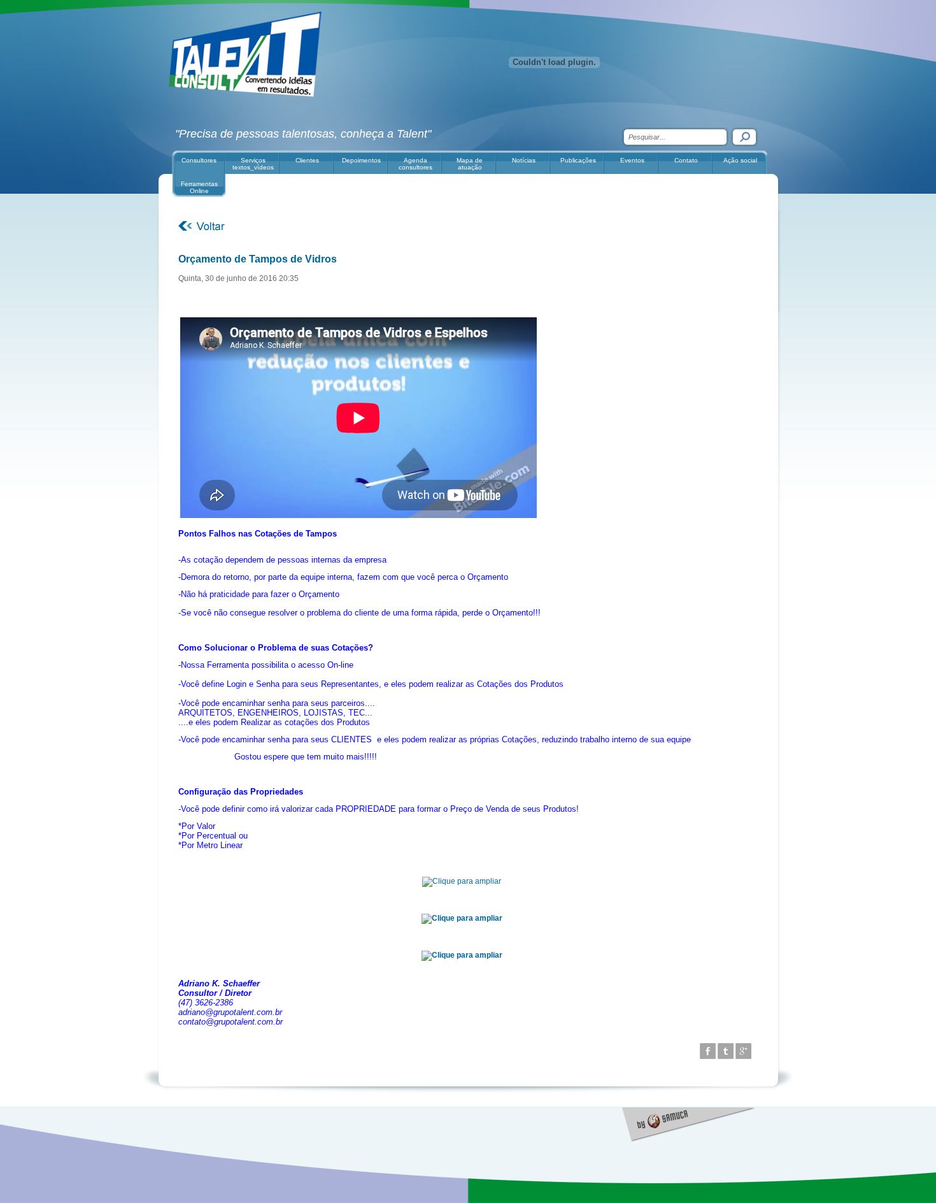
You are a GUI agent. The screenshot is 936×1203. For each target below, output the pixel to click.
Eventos (632, 160)
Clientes (307, 160)
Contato (686, 160)
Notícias (523, 160)
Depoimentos (361, 160)
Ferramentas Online (199, 187)
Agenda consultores (415, 164)
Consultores (198, 160)
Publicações (578, 160)
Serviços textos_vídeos (253, 164)
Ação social (740, 160)
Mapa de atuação (470, 164)
